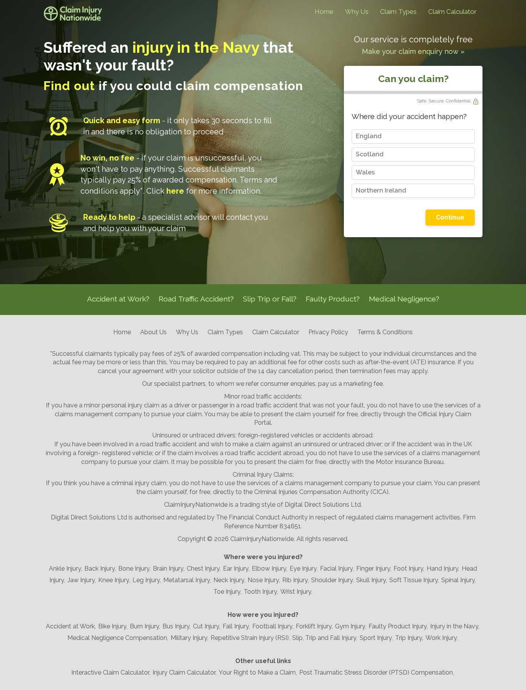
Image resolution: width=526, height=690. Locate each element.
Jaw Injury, (81, 580)
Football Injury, (272, 626)
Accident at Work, (71, 626)
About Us (153, 332)
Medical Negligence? (404, 299)
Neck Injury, (229, 580)
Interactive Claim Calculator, (110, 672)
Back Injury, (100, 568)
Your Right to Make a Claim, (258, 672)
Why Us (357, 11)
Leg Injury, (146, 580)
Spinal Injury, (458, 580)
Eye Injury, (304, 568)
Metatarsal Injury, (187, 580)
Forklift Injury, (314, 626)
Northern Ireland (381, 190)
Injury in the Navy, (454, 626)
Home (324, 11)
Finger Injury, (373, 568)
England (369, 136)
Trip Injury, (409, 637)
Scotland (370, 154)
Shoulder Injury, (332, 580)
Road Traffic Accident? (196, 299)
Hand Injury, (443, 568)
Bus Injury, (176, 626)
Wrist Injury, (296, 591)
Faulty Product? (333, 299)
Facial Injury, (337, 568)
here (175, 191)
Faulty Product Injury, (398, 626)
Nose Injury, (264, 580)
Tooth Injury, (261, 591)
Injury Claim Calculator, (184, 672)
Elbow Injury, (269, 568)
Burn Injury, (145, 626)
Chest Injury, (204, 568)
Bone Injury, (134, 568)
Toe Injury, (227, 591)
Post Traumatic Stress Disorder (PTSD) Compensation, (376, 672)
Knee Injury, (114, 580)
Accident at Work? (118, 299)
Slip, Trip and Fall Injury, (324, 637)
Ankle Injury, (65, 568)
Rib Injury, (295, 580)
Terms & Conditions (385, 332)
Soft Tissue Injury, (414, 580)
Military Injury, (189, 637)
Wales (365, 172)
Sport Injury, (376, 637)
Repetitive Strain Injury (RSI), (250, 637)
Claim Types (398, 11)
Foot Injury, (409, 568)
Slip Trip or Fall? (270, 299)
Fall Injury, (236, 626)
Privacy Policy (328, 332)
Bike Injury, (112, 626)
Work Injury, (441, 637)
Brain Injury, (168, 568)
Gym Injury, (350, 626)
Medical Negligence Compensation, (117, 637)
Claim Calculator (452, 11)
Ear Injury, (236, 568)
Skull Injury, (371, 580)
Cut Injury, (206, 626)
